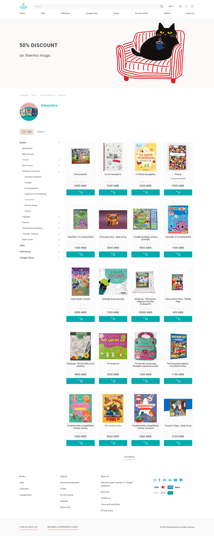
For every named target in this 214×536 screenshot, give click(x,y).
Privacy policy (107, 510)
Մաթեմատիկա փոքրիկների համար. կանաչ (80, 426)
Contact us (105, 498)
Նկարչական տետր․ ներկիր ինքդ (178, 300)
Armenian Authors (33, 177)
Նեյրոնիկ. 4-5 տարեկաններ (80, 237)
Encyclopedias (31, 188)
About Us (190, 13)
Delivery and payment (69, 482)
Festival (167, 13)
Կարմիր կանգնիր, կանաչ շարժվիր (146, 238)
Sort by (40, 132)
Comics (25, 222)
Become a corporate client (63, 527)
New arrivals (28, 154)
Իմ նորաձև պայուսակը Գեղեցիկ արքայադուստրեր (145, 364)
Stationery (65, 13)
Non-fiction (27, 165)
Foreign (28, 182)
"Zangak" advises (30, 234)
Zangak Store (92, 13)
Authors (63, 476)
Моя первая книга (113, 425)
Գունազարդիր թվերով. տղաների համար (178, 364)
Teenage (26, 217)
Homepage (24, 95)
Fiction (25, 160)
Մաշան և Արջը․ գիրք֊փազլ (178, 425)
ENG (170, 6)
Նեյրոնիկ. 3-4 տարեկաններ (178, 237)
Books (22, 13)
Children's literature (47, 95)
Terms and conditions (110, 504)
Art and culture (141, 13)
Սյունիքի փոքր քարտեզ (113, 299)
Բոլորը (178, 174)
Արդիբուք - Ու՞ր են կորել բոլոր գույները (80, 364)
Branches (105, 492)
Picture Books (31, 205)
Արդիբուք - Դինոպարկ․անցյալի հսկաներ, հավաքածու (145, 301)
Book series (27, 239)
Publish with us (29, 527)
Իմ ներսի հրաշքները (145, 174)
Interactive (29, 199)
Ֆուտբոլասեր (80, 174)
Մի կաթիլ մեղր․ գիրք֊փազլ (113, 237)
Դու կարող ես (113, 363)
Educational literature (32, 228)
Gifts (43, 13)
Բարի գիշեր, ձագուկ (80, 299)
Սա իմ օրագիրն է (113, 174)
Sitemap (64, 501)
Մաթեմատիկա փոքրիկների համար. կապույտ (145, 426)
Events (116, 13)
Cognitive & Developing (35, 194)
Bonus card (65, 507)
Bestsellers (27, 148)
